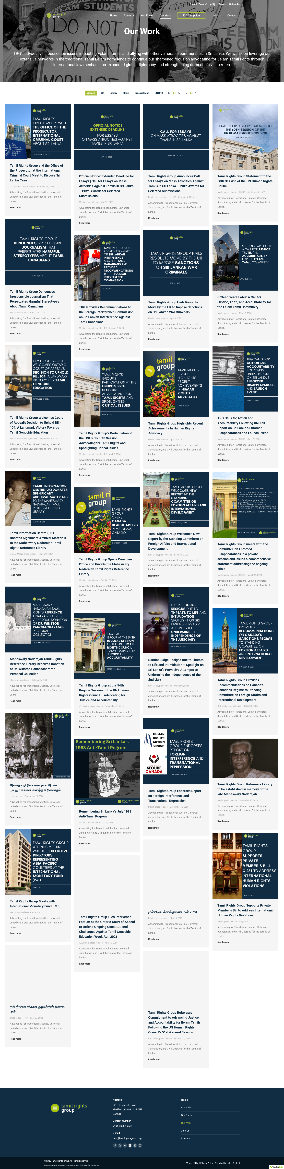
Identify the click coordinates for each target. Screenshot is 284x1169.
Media (126, 93)
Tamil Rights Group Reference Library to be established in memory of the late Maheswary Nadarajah (244, 789)
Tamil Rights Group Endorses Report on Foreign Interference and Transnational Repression (174, 796)
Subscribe (234, 4)
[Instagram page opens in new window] (130, 1145)
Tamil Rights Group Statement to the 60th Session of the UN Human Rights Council (244, 181)
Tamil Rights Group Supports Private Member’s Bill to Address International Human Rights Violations (245, 910)
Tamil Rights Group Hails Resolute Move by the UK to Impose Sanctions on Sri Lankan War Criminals (175, 307)
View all (91, 93)
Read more (15, 207)
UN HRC (159, 93)
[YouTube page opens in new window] (125, 1145)
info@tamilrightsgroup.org (127, 1138)
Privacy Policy (206, 1163)
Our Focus (186, 1115)
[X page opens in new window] (120, 1145)
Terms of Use (192, 1163)
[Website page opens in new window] (140, 1145)
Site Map (219, 1163)
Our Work (186, 1123)
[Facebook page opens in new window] (115, 1145)
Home (184, 1099)
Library (113, 93)
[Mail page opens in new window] (135, 1145)
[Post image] (38, 131)
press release (142, 93)
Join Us (185, 1130)
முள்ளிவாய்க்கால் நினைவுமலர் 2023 (172, 912)
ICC (102, 93)
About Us (186, 1107)
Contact (185, 1138)
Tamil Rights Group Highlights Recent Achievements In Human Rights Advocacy (175, 428)
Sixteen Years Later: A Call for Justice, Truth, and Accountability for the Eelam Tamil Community (244, 302)
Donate (222, 4)
